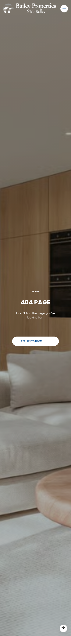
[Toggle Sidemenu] (64, 8)
